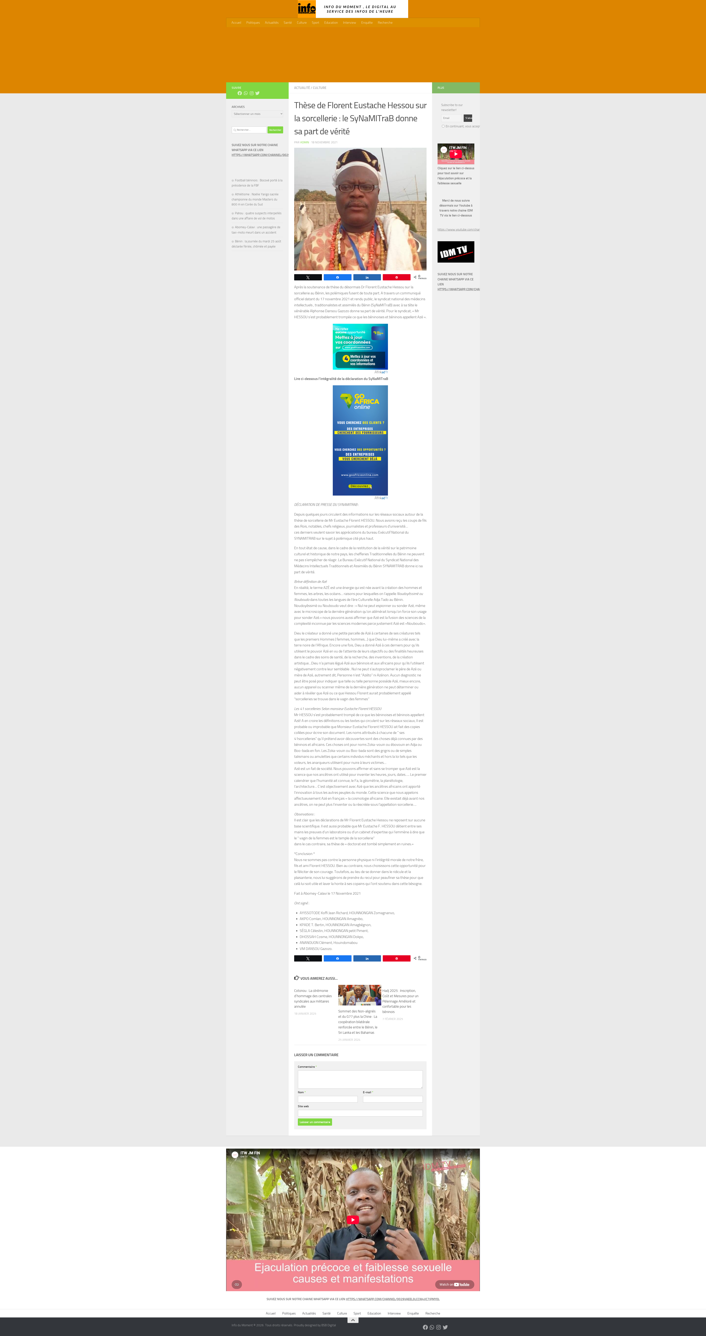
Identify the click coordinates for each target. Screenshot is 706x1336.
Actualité (302, 88)
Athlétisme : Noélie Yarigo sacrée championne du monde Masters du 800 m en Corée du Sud (255, 199)
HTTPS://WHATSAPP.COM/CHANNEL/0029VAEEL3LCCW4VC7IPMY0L (278, 155)
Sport (315, 23)
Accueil (236, 23)
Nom (302, 1092)
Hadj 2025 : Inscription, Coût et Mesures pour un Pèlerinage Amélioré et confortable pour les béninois (400, 1001)
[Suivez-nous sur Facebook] (240, 93)
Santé (288, 23)
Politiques (253, 23)
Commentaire (307, 1066)
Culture (302, 23)
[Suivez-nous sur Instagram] (251, 93)
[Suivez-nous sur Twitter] (257, 93)
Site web (303, 1106)
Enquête (367, 23)
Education (331, 23)
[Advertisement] (353, 54)
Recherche (385, 23)
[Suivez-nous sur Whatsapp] (245, 93)
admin (304, 142)
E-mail (368, 1092)
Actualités (272, 23)
